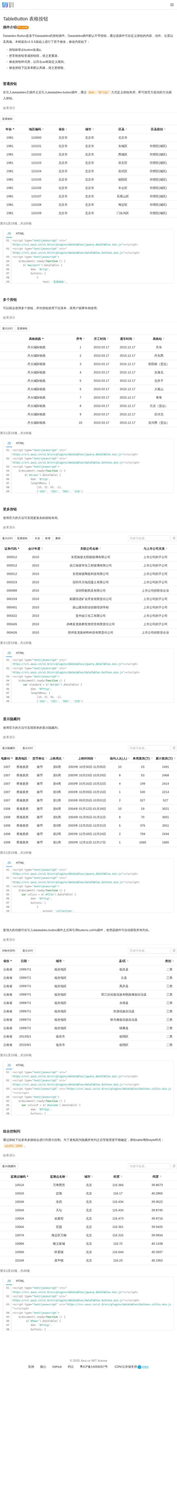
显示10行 (7, 328)
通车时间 (126, 339)
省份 (61, 129)
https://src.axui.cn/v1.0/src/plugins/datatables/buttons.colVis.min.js (119, 1088)
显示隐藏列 (8, 748)
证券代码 (11, 548)
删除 (58, 538)
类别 (168, 961)
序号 (79, 339)
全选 (37, 538)
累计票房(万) (164, 758)
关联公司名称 (89, 548)
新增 (47, 538)
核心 (43, 1366)
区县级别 (157, 129)
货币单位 (38, 758)
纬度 (156, 1176)
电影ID (5, 758)
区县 (122, 129)
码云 (71, 1366)
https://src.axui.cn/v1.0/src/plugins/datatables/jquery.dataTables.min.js (67, 244)
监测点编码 (18, 1176)
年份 (9, 129)
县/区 (122, 961)
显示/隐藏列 (9, 1166)
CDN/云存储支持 (126, 1366)
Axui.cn (86, 1360)
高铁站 (157, 339)
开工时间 (100, 339)
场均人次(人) (118, 758)
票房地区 (21, 758)
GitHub (57, 1366)
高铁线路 (35, 339)
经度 (117, 1176)
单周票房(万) (141, 758)
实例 (31, 1366)
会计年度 (34, 548)
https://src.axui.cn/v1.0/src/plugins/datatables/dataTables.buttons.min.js (68, 252)
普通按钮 (7, 118)
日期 (24, 961)
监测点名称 (57, 1176)
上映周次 (56, 758)
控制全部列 (8, 950)
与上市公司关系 (154, 548)
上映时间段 (85, 758)
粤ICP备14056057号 (94, 1366)
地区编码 (35, 129)
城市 (88, 129)
